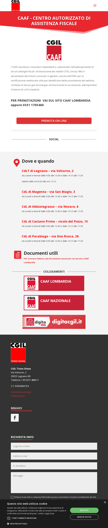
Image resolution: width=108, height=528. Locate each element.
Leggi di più (49, 513)
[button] (37, 524)
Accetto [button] (84, 510)
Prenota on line (54, 121)
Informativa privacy (21, 392)
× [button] (105, 502)
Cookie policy (18, 395)
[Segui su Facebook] (15, 418)
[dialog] (54, 513)
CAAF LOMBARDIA (55, 281)
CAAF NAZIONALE (55, 300)
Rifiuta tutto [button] (84, 517)
